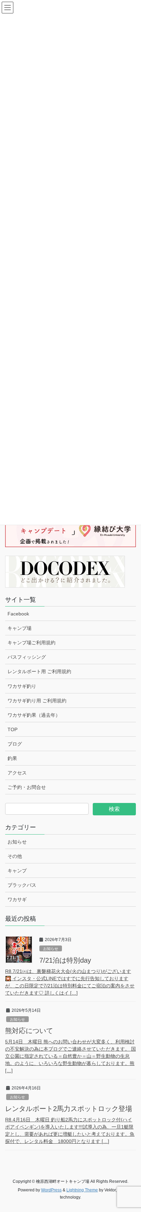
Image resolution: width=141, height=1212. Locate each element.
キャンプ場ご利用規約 (31, 642)
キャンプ (17, 870)
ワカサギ (17, 899)
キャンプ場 (19, 628)
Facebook (18, 613)
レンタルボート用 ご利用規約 (39, 671)
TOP (12, 729)
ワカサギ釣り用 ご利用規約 (37, 700)
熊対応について (29, 1030)
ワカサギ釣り (22, 686)
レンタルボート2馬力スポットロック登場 (68, 1108)
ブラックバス (22, 885)
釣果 (12, 758)
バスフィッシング (27, 657)
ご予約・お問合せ (27, 787)
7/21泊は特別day (65, 960)
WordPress (51, 1190)
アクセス (17, 772)
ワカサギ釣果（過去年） (34, 715)
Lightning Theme (82, 1190)
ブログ (15, 744)
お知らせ (17, 842)
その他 (15, 856)
